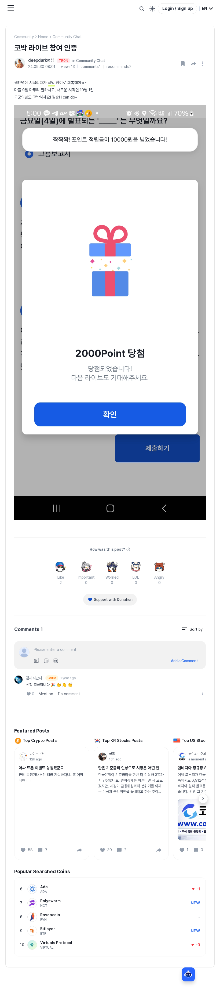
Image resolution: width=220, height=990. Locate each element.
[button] (193, 63)
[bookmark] (182, 63)
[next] (203, 798)
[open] (203, 63)
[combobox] (208, 8)
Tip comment (68, 694)
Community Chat (67, 37)
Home (43, 37)
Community (24, 37)
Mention (46, 694)
